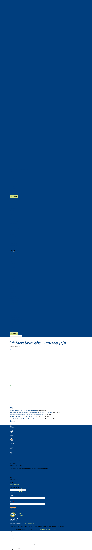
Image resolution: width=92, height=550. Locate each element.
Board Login (13, 194)
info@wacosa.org (14, 484)
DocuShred (12, 248)
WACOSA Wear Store (14, 206)
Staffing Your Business (14, 252)
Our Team (12, 214)
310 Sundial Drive (14, 458)
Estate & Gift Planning (14, 228)
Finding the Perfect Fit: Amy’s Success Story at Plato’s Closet (26, 414)
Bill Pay (12, 192)
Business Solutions (15, 317)
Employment (23, 488)
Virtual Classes (13, 238)
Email (12, 501)
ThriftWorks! (13, 313)
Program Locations (14, 241)
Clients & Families (14, 298)
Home (11, 201)
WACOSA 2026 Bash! (14, 221)
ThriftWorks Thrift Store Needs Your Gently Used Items (24, 417)
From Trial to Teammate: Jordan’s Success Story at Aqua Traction (27, 419)
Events (11, 259)
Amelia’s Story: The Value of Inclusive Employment (23, 410)
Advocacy (12, 232)
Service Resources (15, 307)
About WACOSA (13, 208)
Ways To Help (13, 282)
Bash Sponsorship (13, 223)
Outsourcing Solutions (14, 255)
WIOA (11, 309)
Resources (12, 212)
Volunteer (12, 230)
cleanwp (12, 346)
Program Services (13, 243)
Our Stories (12, 210)
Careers (11, 217)
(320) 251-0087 (14, 169)
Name (11, 495)
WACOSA (12, 268)
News (11, 323)
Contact (12, 327)
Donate (11, 225)
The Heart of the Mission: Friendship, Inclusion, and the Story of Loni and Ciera (31, 412)
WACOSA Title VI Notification (48, 529)
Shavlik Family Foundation (29, 523)
